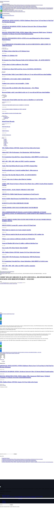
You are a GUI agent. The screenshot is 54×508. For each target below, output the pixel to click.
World (5, 144)
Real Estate (6, 142)
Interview (3, 72)
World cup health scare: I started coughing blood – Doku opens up (20, 170)
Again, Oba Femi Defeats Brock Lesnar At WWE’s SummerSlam (19, 165)
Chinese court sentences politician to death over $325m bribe (18, 238)
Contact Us (4, 502)
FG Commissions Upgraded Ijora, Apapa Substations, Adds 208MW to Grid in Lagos (25, 157)
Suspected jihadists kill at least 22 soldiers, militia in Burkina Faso (20, 243)
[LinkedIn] (27, 322)
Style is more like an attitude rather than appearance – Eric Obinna (20, 88)
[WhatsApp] (27, 318)
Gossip (5, 141)
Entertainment (4, 95)
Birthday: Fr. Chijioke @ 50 (9, 55)
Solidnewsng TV (5, 268)
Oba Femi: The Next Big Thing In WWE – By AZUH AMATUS (19, 174)
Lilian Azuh (4, 282)
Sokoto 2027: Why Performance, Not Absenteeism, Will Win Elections (21, 152)
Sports (5, 139)
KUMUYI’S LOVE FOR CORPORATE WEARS (15, 203)
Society (5, 96)
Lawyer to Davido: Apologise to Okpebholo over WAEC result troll (14, 109)
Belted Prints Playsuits (8, 121)
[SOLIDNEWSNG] (7, 15)
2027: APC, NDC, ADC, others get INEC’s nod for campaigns (18, 161)
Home (3, 17)
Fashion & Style (4, 116)
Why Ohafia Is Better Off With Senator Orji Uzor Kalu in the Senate (13, 11)
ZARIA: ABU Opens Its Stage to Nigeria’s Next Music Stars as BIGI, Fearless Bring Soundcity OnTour (19, 6)
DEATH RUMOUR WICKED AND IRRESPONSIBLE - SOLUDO (29, 352)
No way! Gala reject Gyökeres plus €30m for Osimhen (16, 179)
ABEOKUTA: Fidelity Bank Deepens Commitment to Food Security (20, 194)
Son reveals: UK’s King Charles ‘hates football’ (15, 247)
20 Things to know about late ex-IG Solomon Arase (16, 51)
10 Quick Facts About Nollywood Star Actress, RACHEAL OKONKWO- (22, 69)
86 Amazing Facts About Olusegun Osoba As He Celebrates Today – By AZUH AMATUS (26, 60)
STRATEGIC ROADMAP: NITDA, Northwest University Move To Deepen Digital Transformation (27, 371)
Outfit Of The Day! (5, 130)
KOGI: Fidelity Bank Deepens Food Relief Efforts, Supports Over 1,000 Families (24, 198)
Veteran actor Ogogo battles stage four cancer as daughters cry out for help (22, 99)
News (3, 18)
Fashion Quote (6, 117)
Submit (11, 504)
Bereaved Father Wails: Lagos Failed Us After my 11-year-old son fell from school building (26, 74)
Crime (5, 143)
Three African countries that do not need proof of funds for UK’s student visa (23, 234)
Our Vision (4, 501)
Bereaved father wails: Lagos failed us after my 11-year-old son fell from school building (26, 92)
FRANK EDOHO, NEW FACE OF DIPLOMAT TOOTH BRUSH (20, 207)
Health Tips (6, 118)
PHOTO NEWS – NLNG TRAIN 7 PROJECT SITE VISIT (12, 10)
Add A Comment (3, 385)
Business (5, 140)
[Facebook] (27, 315)
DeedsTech (20, 499)
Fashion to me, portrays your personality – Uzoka (15, 83)
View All (5, 145)
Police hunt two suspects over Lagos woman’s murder (16, 230)
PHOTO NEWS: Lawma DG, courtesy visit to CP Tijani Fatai (19, 225)
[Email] (27, 320)
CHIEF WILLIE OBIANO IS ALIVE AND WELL (8, 352)
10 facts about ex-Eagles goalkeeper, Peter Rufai (15, 64)
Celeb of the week (5, 48)
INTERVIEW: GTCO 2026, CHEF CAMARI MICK (16, 79)
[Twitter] (27, 317)
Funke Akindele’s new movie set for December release (11, 113)
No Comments (20, 282)
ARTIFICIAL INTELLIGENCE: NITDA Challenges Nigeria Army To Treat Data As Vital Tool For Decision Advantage (22, 459)
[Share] (27, 323)
